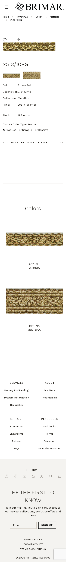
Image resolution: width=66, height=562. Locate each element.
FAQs (16, 448)
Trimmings (22, 17)
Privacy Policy (33, 539)
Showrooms (16, 433)
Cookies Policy (33, 544)
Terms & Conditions (33, 549)
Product (11, 130)
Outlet (39, 17)
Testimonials (49, 397)
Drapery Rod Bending (16, 390)
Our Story (49, 390)
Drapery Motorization (16, 397)
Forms (49, 433)
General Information (49, 448)
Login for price (27, 104)
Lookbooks (49, 426)
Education (49, 441)
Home (6, 17)
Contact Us (16, 426)
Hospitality (16, 405)
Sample (27, 130)
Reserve (43, 130)
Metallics (54, 17)
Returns (16, 441)
